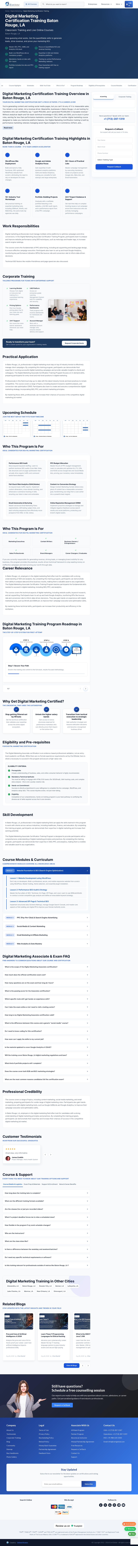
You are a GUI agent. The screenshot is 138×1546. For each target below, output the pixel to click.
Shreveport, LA (60, 1291)
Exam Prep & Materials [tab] (32, 1184)
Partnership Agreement (47, 1449)
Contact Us (75, 1453)
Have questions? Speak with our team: (114, 116)
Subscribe (89, 1484)
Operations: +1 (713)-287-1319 (115, 1434)
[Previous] (83, 1365)
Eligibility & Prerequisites (97, 85)
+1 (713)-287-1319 (114, 118)
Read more (8, 128)
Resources (105, 4)
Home (7, 11)
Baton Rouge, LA (28, 1286)
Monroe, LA (28, 1291)
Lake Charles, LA (13, 1291)
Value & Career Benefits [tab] (67, 1184)
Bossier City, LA (45, 1286)
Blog (8, 1442)
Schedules (30, 85)
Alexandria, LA (13, 1286)
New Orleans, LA (43, 1291)
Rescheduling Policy (46, 1438)
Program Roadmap (77, 85)
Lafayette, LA (73, 1286)
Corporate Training (13, 1438)
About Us (10, 1430)
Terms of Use (44, 1430)
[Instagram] (114, 1505)
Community (10, 1445)
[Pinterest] (119, 1505)
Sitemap (9, 1449)
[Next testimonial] (51, 1154)
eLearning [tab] (103, 96)
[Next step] (86, 689)
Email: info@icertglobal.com (114, 1442)
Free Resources (76, 1445)
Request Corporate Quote (74, 343)
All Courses (32, 4)
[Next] (88, 1365)
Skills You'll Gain (45, 85)
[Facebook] (101, 1505)
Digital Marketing (16, 11)
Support (74, 1457)
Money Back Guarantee (47, 1445)
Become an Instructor (79, 1438)
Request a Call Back (62, 1405)
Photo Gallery (11, 1457)
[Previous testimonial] (45, 1154)
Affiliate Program (77, 1430)
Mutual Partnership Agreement (82, 1442)
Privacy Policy (44, 1434)
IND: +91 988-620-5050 (113, 1438)
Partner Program (77, 1434)
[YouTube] (123, 1505)
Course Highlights (15, 85)
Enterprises (92, 4)
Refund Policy (44, 1442)
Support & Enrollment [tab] (50, 1184)
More (118, 4)
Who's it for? (60, 85)
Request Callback (114, 167)
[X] (105, 1505)
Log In (130, 4)
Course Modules (116, 85)
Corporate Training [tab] (125, 97)
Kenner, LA (59, 1286)
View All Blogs (71, 1365)
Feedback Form (44, 1453)
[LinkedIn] (110, 1505)
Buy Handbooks (12, 1453)
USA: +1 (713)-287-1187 (113, 1430)
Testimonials (11, 1434)
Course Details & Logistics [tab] (12, 1184)
